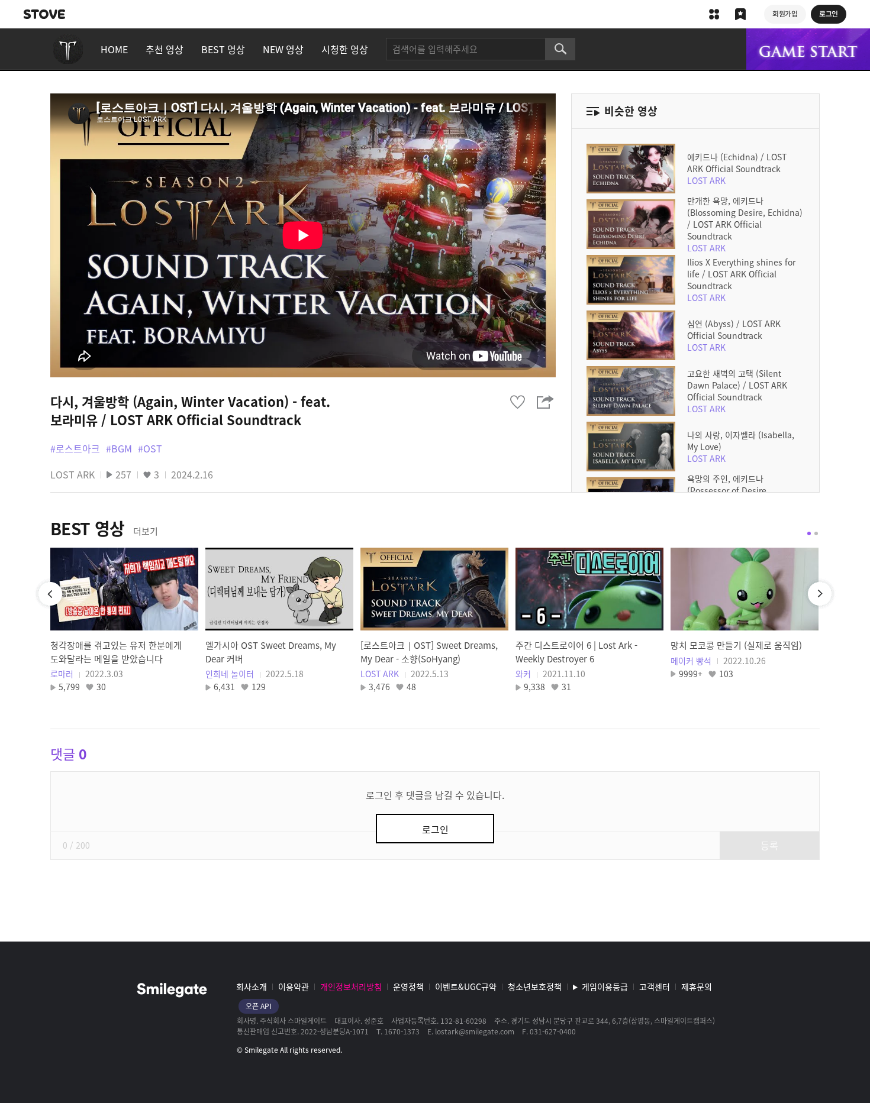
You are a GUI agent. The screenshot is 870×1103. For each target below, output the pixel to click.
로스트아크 (68, 49)
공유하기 (545, 402)
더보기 (145, 531)
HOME (114, 49)
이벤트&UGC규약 (466, 986)
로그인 (435, 829)
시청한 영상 (344, 49)
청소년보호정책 (535, 986)
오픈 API (259, 1006)
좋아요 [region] (517, 402)
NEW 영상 (283, 49)
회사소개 (251, 986)
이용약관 (293, 986)
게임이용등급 (605, 986)
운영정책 (408, 986)
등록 (769, 845)
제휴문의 (696, 986)
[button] (809, 533)
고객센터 (654, 986)
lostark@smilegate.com (474, 1031)
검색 (560, 49)
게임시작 (808, 49)
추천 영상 (164, 49)
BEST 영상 (223, 49)
